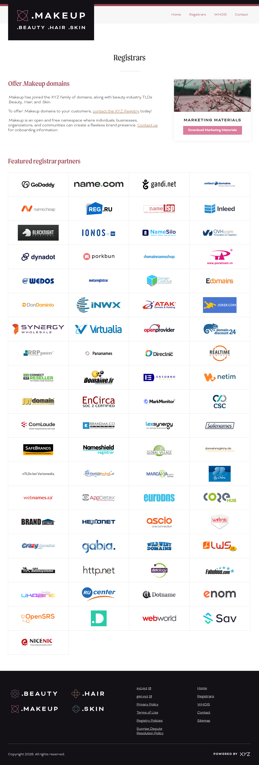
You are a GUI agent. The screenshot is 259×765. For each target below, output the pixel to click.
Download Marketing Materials (212, 130)
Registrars (197, 14)
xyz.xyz (142, 688)
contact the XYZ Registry (116, 111)
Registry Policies (150, 720)
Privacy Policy (147, 704)
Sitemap (203, 720)
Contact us (147, 125)
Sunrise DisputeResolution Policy (150, 731)
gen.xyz (142, 696)
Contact (241, 14)
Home (176, 14)
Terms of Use (147, 712)
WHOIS (220, 14)
